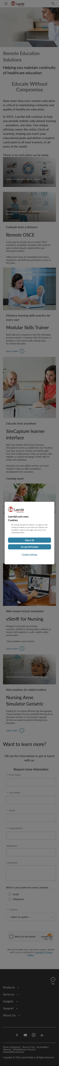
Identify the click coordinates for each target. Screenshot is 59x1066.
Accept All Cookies (29, 546)
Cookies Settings (29, 554)
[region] (29, 533)
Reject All (29, 540)
